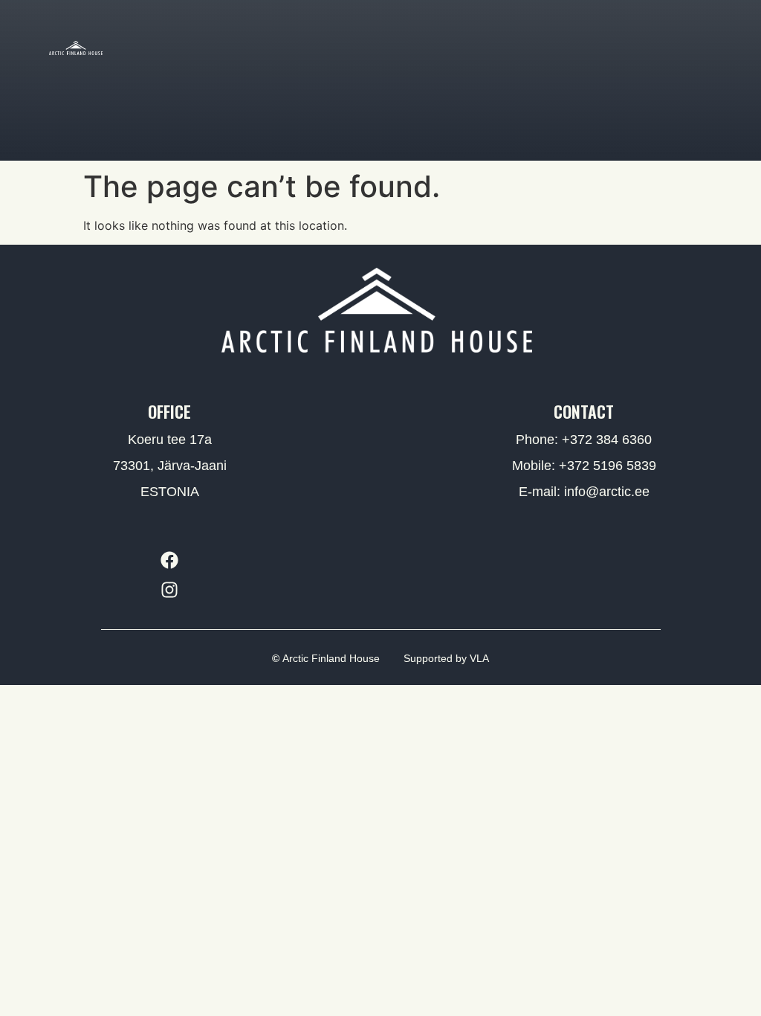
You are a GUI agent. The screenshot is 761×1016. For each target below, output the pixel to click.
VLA (479, 658)
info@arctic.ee (607, 491)
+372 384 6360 (607, 439)
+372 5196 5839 (607, 465)
